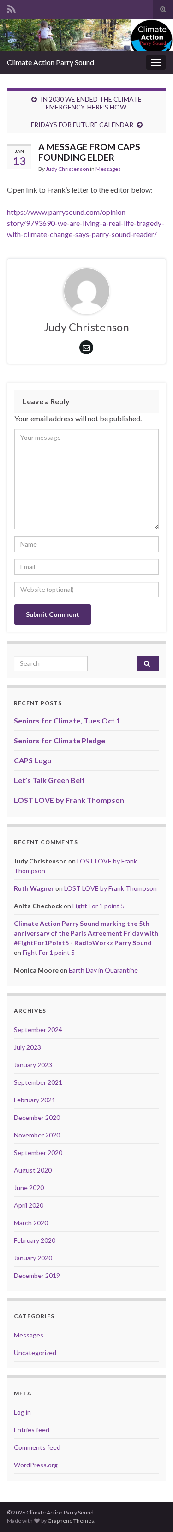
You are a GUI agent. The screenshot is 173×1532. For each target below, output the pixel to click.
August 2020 (33, 1170)
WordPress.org (36, 1465)
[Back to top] (152, 1511)
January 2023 (33, 1065)
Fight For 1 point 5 (98, 906)
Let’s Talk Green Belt (49, 780)
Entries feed (31, 1430)
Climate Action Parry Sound (50, 62)
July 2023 (27, 1047)
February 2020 (34, 1240)
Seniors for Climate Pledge (59, 740)
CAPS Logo (33, 760)
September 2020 (38, 1152)
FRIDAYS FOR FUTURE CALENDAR (82, 124)
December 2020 (37, 1117)
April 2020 (28, 1205)
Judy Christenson (67, 168)
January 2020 (33, 1258)
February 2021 (34, 1100)
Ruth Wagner (34, 888)
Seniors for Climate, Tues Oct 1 (67, 720)
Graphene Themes (71, 1520)
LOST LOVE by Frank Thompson (69, 800)
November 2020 (37, 1135)
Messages (108, 168)
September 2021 (38, 1082)
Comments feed (37, 1447)
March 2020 (31, 1223)
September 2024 (38, 1029)
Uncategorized (35, 1352)
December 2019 (37, 1275)
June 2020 (29, 1188)
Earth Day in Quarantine (103, 970)
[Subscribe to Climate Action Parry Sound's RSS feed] (11, 7)
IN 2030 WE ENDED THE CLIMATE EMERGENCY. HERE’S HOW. (91, 103)
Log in (22, 1412)
